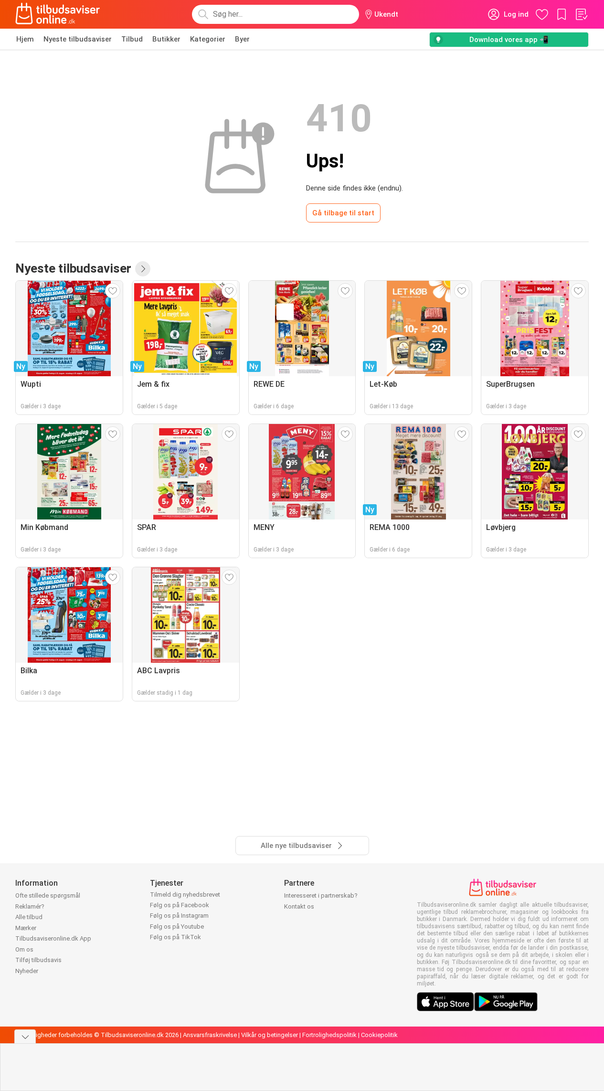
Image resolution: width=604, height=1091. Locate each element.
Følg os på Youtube (177, 926)
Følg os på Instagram (179, 915)
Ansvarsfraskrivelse (210, 1034)
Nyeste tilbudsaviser (77, 39)
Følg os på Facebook (179, 905)
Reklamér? (29, 906)
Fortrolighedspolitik (329, 1034)
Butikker (166, 39)
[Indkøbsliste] (581, 14)
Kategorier (207, 39)
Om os (24, 949)
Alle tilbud (28, 917)
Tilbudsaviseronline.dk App (53, 938)
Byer (242, 39)
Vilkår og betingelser (269, 1034)
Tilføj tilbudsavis (38, 960)
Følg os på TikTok (175, 937)
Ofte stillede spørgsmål (47, 895)
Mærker (25, 928)
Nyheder (26, 970)
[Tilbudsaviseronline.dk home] (57, 14)
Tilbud (132, 39)
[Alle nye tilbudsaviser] (142, 268)
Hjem (25, 39)
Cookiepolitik (379, 1034)
